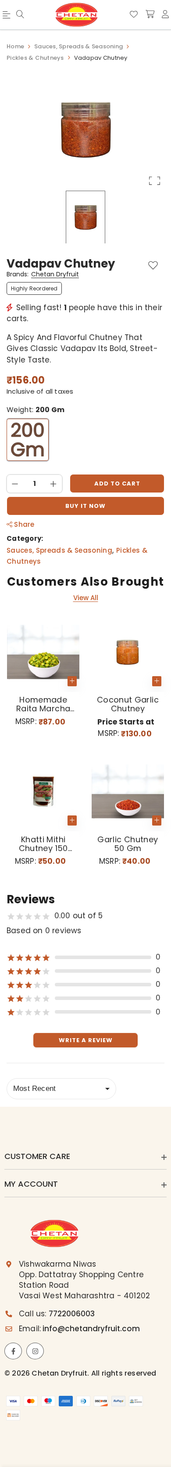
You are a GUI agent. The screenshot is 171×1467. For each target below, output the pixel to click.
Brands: (43, 275)
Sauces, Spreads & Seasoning (59, 550)
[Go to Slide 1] (85, 217)
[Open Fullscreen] (154, 180)
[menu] (20, 15)
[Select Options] (156, 681)
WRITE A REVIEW (86, 1040)
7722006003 (72, 1313)
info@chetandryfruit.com (91, 1328)
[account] (165, 14)
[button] (85, 130)
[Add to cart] (72, 681)
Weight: (35, 410)
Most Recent (34, 1088)
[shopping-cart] (150, 14)
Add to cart (117, 483)
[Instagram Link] (35, 1351)
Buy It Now (85, 506)
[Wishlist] (134, 14)
